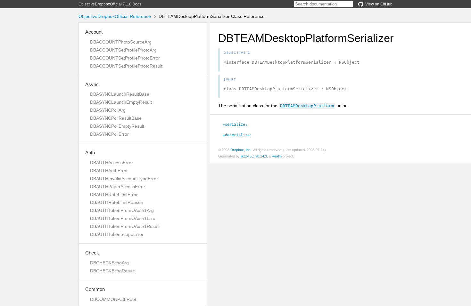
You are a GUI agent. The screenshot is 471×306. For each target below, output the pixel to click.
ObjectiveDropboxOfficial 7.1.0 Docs (109, 4)
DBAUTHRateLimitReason (116, 202)
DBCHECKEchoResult (112, 270)
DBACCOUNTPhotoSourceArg (121, 41)
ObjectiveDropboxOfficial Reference (114, 16)
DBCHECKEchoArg (109, 262)
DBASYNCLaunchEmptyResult (121, 102)
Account (94, 32)
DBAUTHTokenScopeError (117, 234)
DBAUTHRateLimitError (114, 194)
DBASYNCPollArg (108, 110)
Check (92, 252)
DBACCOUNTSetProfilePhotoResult (126, 65)
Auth (90, 152)
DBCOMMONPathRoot (113, 299)
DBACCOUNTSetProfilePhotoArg (123, 49)
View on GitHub (378, 4)
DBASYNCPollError (109, 134)
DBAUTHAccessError (111, 162)
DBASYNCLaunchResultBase (119, 94)
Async (92, 84)
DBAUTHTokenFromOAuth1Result (125, 226)
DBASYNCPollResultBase (116, 118)
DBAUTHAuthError (109, 170)
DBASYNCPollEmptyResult (117, 126)
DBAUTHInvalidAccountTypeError (124, 178)
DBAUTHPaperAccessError (117, 186)
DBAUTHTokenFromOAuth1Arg (122, 210)
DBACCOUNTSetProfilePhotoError (125, 57)
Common (95, 289)
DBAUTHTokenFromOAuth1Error (123, 218)
